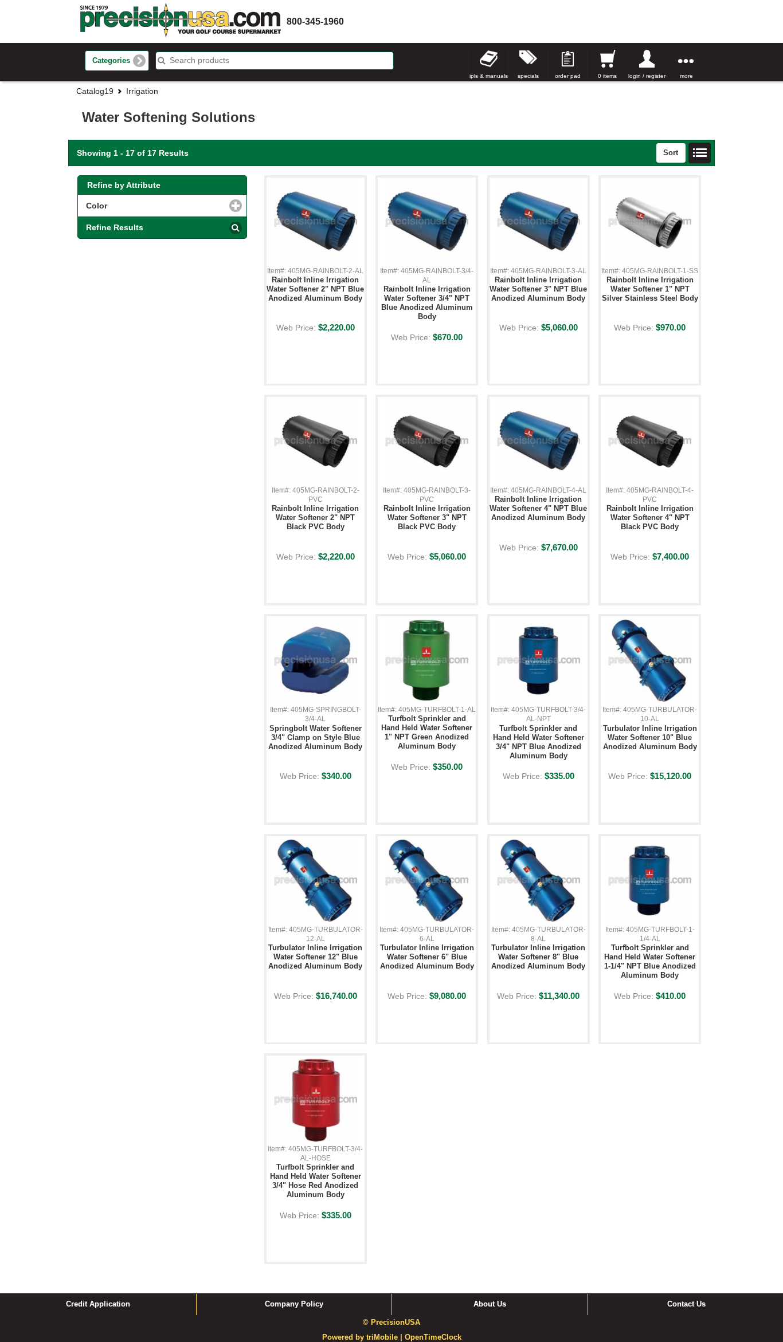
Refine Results (114, 227)
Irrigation (142, 91)
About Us (489, 1304)
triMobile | (385, 1337)
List (699, 153)
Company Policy (294, 1304)
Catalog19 (94, 91)
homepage (180, 21)
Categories (111, 61)
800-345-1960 (315, 21)
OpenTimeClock (433, 1337)
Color (145, 205)
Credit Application (98, 1304)
